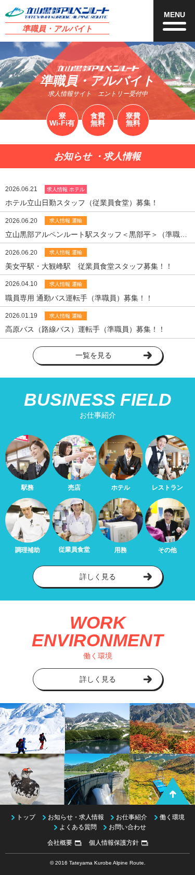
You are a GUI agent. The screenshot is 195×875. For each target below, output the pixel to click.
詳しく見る (98, 576)
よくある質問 (78, 827)
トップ (26, 817)
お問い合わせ (127, 827)
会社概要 (59, 842)
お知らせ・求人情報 (76, 817)
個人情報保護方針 (114, 842)
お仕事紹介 (131, 817)
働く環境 (172, 817)
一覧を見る (93, 355)
